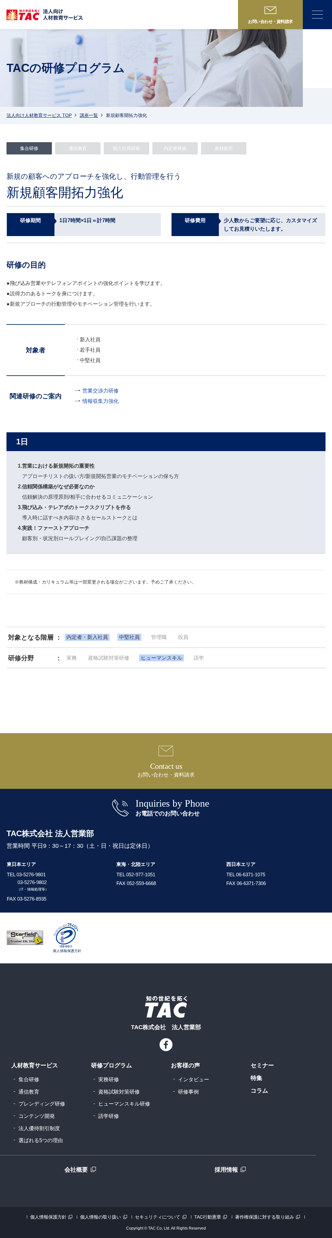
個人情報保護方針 (48, 1217)
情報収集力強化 (100, 401)
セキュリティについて (157, 1217)
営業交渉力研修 (100, 390)
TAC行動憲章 (207, 1217)
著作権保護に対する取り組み (264, 1217)
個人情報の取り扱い (100, 1217)
